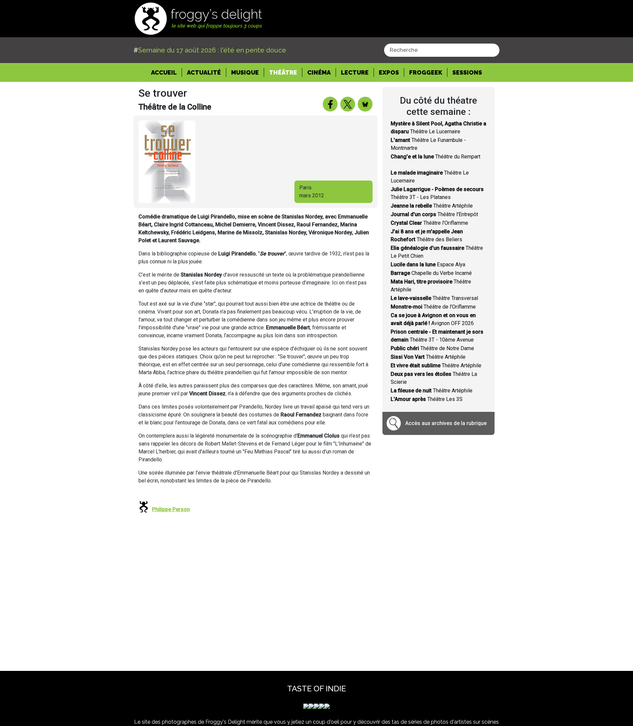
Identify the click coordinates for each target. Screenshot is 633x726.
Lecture (355, 72)
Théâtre (283, 72)
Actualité (204, 72)
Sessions (467, 72)
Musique (245, 72)
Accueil (166, 72)
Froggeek (425, 72)
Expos (389, 72)
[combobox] (442, 50)
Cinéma (319, 72)
